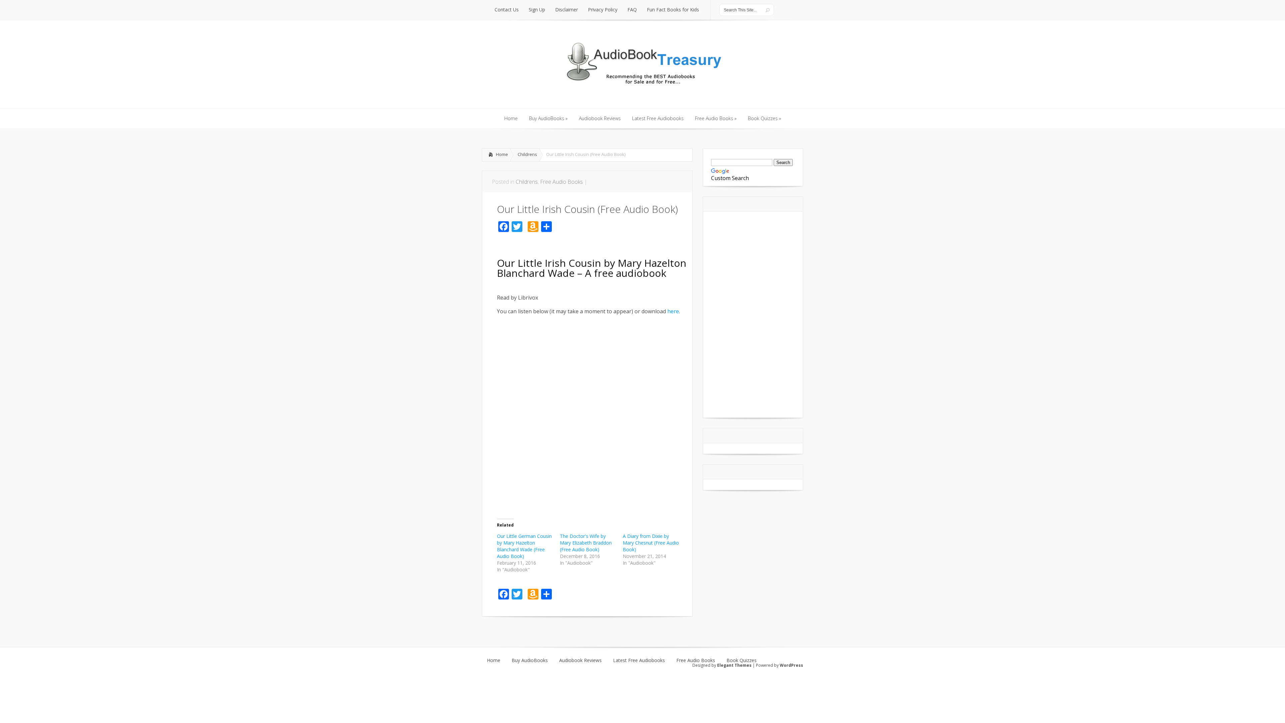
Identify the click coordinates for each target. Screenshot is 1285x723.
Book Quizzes (741, 660)
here (673, 311)
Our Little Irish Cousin (549, 263)
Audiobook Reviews (580, 660)
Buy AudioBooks (530, 660)
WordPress (791, 665)
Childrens (527, 154)
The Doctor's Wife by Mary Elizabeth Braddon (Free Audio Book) (586, 543)
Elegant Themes (734, 665)
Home (502, 154)
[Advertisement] (575, 323)
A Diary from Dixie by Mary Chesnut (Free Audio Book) (651, 543)
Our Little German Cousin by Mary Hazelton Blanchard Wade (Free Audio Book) (524, 546)
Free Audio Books (561, 181)
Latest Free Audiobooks (639, 660)
